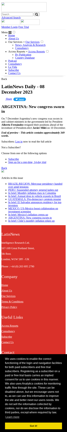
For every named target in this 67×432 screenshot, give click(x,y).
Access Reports (17, 51)
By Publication (23, 54)
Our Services (15, 41)
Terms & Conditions (12, 301)
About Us (13, 38)
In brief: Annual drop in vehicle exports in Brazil (34, 196)
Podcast (12, 60)
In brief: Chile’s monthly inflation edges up (31, 220)
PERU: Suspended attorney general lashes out (33, 189)
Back (4, 79)
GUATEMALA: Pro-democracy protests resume (34, 199)
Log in (19, 141)
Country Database (25, 57)
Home (11, 35)
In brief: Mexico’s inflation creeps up (28, 214)
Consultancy (22, 48)
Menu (4, 32)
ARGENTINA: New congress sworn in (30, 217)
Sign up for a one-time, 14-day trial (27, 162)
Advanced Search (11, 17)
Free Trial (23, 27)
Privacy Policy (9, 307)
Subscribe (13, 70)
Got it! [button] (33, 425)
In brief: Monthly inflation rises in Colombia (32, 193)
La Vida (12, 67)
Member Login (9, 27)
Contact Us (14, 73)
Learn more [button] (12, 417)
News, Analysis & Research (30, 45)
